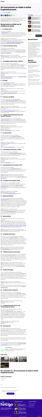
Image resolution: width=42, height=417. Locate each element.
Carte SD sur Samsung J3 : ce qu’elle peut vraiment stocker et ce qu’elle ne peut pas (35, 56)
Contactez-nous (31, 406)
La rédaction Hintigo (7, 12)
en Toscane (6, 314)
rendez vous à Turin (15, 168)
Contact (20, 416)
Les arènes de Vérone (5, 199)
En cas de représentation (11, 211)
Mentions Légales (31, 405)
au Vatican (22, 64)
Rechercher (39, 35)
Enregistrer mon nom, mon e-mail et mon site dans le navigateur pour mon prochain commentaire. (10, 391)
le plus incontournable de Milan (12, 100)
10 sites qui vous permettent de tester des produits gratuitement (34, 71)
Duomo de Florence (5, 119)
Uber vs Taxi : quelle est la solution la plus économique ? (34, 66)
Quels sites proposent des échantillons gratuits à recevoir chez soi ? (35, 84)
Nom (2, 384)
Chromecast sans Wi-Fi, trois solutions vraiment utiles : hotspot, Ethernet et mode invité (34, 49)
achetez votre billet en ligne (9, 147)
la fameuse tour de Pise (16, 136)
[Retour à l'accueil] (19, 1)
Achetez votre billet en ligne (9, 111)
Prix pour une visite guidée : (6, 162)
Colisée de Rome (5, 32)
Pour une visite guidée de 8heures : (10, 193)
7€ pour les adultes (6, 249)
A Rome (2, 221)
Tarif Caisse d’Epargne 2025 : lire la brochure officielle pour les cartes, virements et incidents (34, 46)
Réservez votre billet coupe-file (10, 93)
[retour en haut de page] (40, 412)
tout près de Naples (6, 83)
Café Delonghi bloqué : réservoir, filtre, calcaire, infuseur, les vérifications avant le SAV (34, 53)
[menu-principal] (41, 1)
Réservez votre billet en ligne (6, 130)
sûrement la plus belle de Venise (15, 153)
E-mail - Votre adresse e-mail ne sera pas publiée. (8, 387)
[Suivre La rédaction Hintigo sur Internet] (5, 352)
